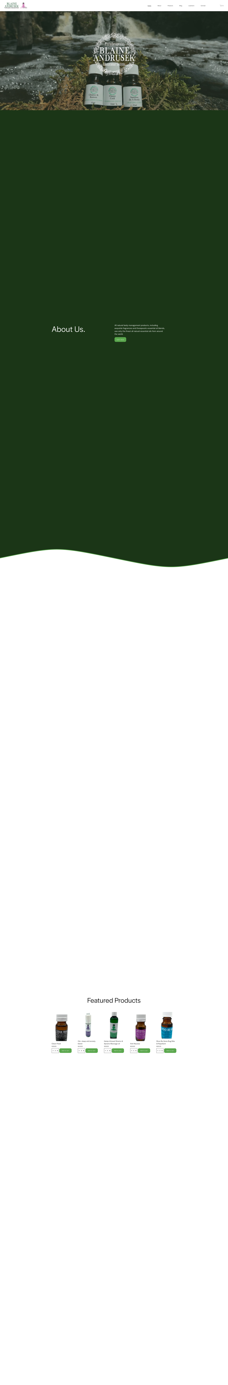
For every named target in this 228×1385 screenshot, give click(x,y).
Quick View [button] (61, 1027)
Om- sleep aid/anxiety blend (86, 1042)
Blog (180, 5)
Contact (203, 5)
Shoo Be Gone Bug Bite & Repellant (165, 1042)
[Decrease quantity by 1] (53, 1050)
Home (149, 5)
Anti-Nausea (135, 1043)
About (159, 5)
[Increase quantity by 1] (57, 1050)
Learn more (120, 339)
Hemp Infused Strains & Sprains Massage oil (113, 1042)
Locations (191, 5)
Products (170, 5)
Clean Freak (56, 1043)
